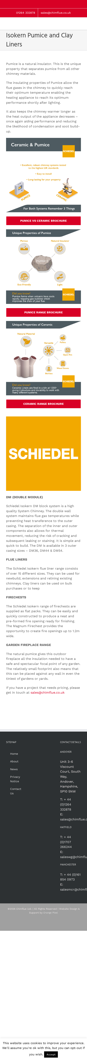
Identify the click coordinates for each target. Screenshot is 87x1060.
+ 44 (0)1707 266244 (66, 842)
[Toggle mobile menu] (79, 24)
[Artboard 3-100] (43, 139)
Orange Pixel (50, 912)
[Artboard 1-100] (43, 231)
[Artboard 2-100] (43, 322)
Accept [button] (51, 1054)
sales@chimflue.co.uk (48, 692)
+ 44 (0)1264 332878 (65, 804)
